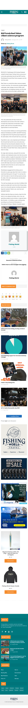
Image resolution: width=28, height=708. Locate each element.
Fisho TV (3, 678)
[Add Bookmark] (25, 253)
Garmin (21, 688)
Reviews (17, 678)
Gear (3, 379)
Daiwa (7, 688)
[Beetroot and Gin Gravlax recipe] (5, 651)
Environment (18, 672)
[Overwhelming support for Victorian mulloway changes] (14, 344)
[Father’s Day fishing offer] (14, 371)
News (3, 30)
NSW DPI (11, 690)
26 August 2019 (15, 39)
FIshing (17, 688)
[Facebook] (2, 631)
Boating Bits (4, 672)
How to (16, 669)
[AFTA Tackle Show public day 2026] (14, 397)
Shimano (21, 690)
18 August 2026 (5, 332)
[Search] (22, 12)
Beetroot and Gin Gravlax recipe (17, 649)
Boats (3, 688)
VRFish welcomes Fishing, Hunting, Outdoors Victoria (17, 641)
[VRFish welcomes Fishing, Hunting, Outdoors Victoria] (14, 317)
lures (6, 690)
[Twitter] (5, 631)
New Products (4, 675)
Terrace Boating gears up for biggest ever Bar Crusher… (18, 656)
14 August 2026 (5, 359)
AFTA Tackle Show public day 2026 (10, 408)
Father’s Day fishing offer (8, 382)
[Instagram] (12, 631)
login (6, 421)
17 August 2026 (14, 651)
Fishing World (8, 39)
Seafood (16, 690)
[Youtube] (9, 631)
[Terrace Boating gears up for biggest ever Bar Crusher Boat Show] (5, 658)
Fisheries (12, 688)
